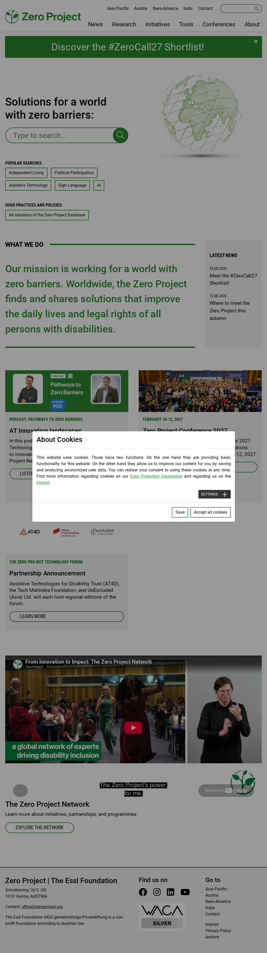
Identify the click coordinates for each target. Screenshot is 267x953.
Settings (209, 494)
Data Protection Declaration (156, 476)
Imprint (43, 482)
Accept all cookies (210, 512)
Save (180, 512)
